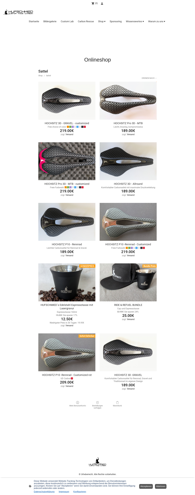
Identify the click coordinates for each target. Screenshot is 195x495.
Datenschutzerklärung (44, 491)
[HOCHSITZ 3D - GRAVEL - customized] (66, 101)
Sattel (48, 76)
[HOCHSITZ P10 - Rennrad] (66, 222)
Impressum (64, 491)
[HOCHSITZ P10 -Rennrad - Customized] (128, 222)
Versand (69, 134)
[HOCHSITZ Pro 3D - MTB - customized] (66, 161)
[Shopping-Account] (102, 3)
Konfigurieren (79, 491)
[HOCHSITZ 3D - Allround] (128, 161)
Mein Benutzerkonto (77, 406)
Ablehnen (160, 486)
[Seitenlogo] (18, 11)
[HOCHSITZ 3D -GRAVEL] (128, 352)
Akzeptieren (146, 486)
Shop (40, 76)
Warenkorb (117, 406)
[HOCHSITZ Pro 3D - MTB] (128, 101)
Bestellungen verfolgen (97, 407)
